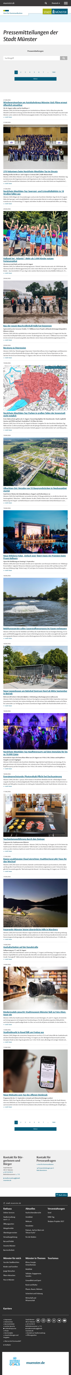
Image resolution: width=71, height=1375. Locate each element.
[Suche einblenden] (46, 3)
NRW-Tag (51, 1217)
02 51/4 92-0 (9, 1172)
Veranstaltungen (56, 1208)
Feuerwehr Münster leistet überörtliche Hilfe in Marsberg (30, 929)
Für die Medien (31, 1237)
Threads (54, 1320)
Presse (7, 1331)
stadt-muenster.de (13, 1203)
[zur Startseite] (55, 11)
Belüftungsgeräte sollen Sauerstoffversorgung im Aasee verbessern (35, 628)
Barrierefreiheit (8, 1250)
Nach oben (63, 1195)
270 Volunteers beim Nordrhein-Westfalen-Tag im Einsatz (30, 171)
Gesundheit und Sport (33, 1280)
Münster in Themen (35, 1258)
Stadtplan (8, 1345)
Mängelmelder (8, 1228)
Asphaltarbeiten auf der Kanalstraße (20, 947)
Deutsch (55, 3)
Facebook (49, 1320)
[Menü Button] (66, 3)
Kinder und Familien (10, 1267)
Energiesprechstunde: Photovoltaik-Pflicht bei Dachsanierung (32, 776)
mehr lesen (8, 117)
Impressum (8, 1319)
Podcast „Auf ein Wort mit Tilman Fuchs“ (35, 1231)
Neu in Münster (8, 1280)
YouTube (64, 1320)
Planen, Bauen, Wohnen (34, 1289)
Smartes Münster (9, 1246)
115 (18, 1174)
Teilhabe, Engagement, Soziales (33, 1275)
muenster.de (9, 3)
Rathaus (7, 1208)
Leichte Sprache (10, 1326)
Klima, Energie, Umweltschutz (31, 1263)
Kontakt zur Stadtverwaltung (36, 1333)
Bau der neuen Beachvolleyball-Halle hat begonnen (27, 326)
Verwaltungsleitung (10, 1237)
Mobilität (29, 1269)
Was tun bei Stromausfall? (13, 1341)
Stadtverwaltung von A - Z (9, 1218)
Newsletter (29, 1226)
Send (49, 1213)
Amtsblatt (29, 1217)
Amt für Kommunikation (46, 1164)
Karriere (7, 1308)
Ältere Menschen (9, 1275)
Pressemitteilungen (35, 51)
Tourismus (53, 1258)
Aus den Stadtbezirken (11, 1262)
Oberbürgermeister (10, 1233)
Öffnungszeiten (8, 1224)
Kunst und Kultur (31, 1285)
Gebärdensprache (10, 1328)
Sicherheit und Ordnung (34, 1293)
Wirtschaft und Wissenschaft (31, 1299)
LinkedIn (38, 1320)
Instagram (43, 1320)
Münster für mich (12, 1258)
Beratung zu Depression (14, 348)
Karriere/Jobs (9, 1333)
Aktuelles (30, 1208)
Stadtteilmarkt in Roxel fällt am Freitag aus (23, 1032)
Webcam (29, 1221)
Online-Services (8, 1213)
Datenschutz (9, 1322)
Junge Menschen (9, 1271)
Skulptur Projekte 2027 (56, 1221)
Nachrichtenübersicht (33, 1213)
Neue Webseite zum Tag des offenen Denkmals (25, 1095)
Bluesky (59, 1320)
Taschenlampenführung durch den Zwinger (24, 839)
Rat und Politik (8, 1241)
